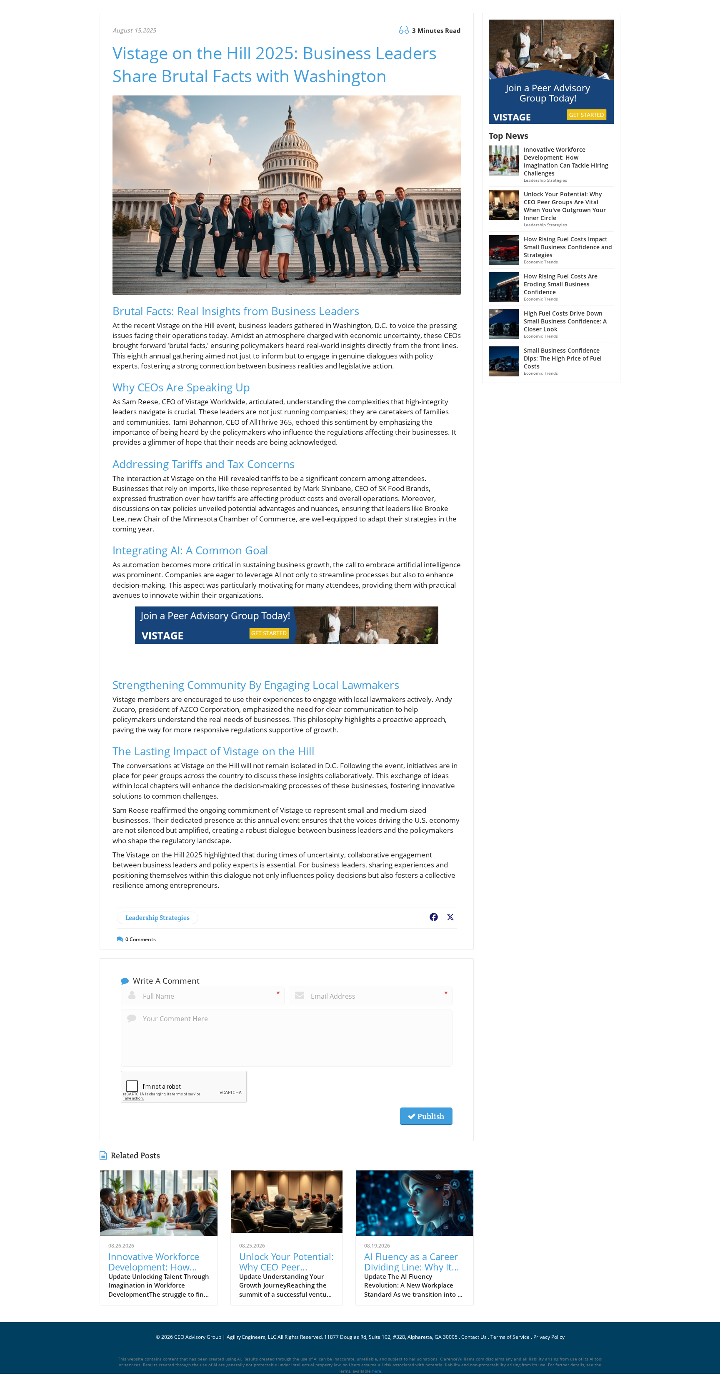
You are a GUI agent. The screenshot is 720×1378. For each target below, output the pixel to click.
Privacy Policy (549, 1336)
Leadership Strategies (157, 917)
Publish (430, 1116)
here (376, 1371)
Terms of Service (510, 1336)
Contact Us (474, 1336)
